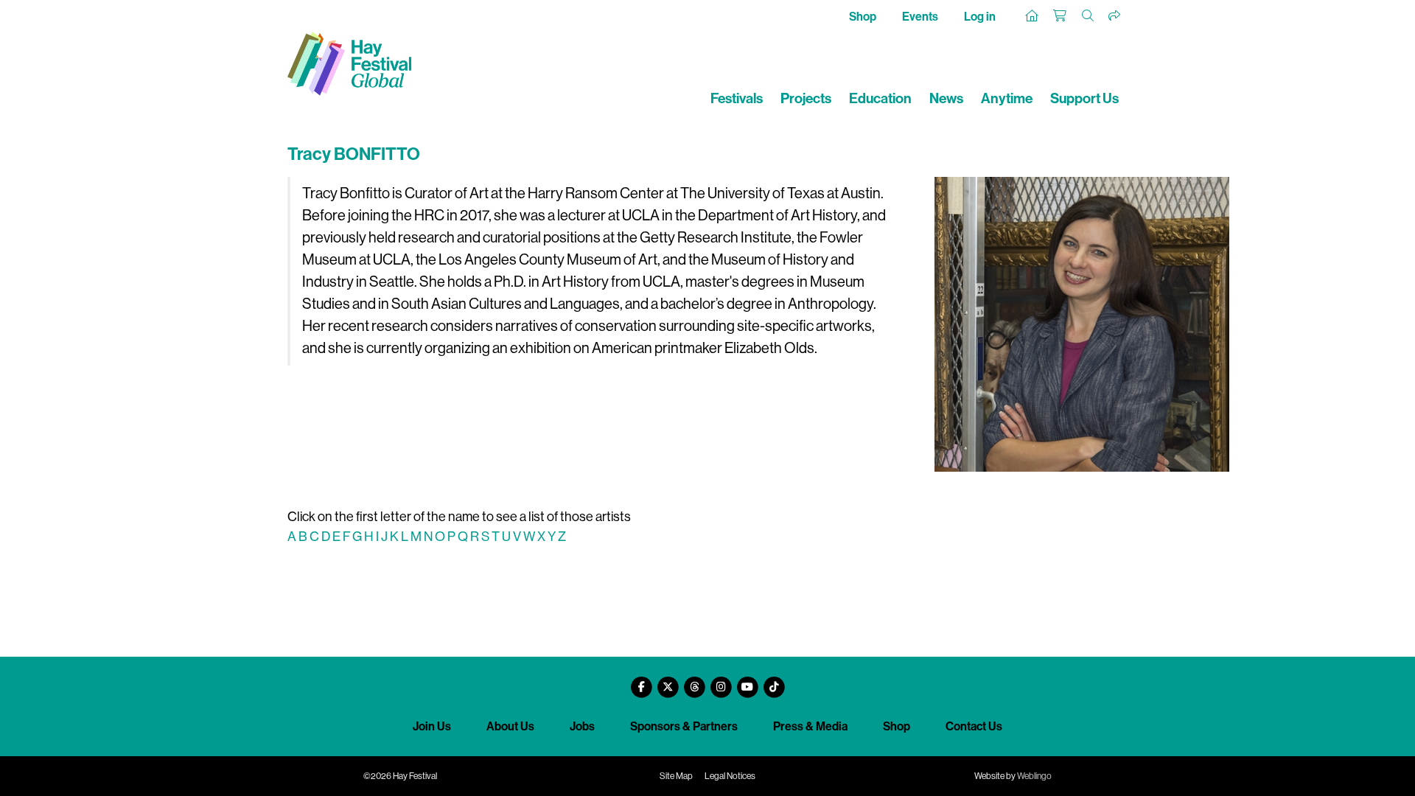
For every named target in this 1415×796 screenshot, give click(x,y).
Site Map (676, 776)
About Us (510, 726)
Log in (980, 17)
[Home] (1032, 16)
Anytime (1007, 98)
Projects (805, 98)
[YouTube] (747, 681)
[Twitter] (667, 681)
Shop (862, 17)
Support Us (1084, 98)
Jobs (582, 726)
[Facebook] (641, 681)
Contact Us (974, 726)
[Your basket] (1060, 16)
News (946, 98)
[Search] (1088, 16)
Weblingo (1034, 776)
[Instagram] (721, 681)
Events (920, 17)
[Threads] (694, 681)
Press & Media (810, 726)
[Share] (1115, 16)
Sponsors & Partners (684, 726)
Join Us (432, 726)
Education (880, 98)
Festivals (736, 98)
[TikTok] (774, 681)
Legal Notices (730, 776)
